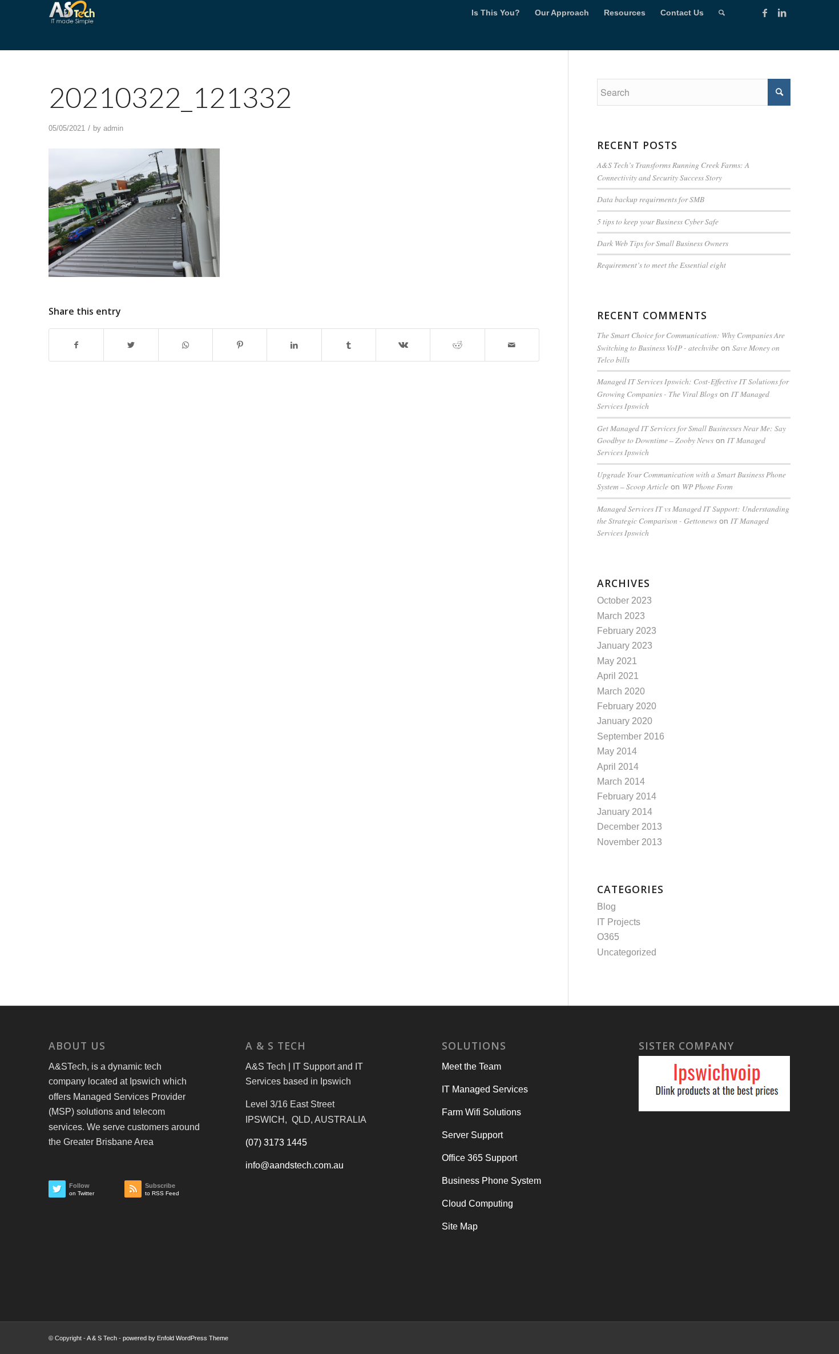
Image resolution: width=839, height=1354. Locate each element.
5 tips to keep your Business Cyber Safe (658, 221)
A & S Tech (102, 1338)
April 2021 (618, 676)
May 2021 (617, 661)
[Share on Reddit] (457, 345)
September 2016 (630, 736)
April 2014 (618, 767)
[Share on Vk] (403, 345)
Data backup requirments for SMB (650, 199)
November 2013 (629, 842)
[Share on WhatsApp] (185, 345)
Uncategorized (626, 952)
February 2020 (626, 706)
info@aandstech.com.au (294, 1165)
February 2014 (626, 796)
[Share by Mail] (512, 345)
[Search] (721, 13)
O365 (608, 937)
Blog (606, 906)
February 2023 (626, 631)
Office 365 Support (479, 1158)
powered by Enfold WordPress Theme (175, 1338)
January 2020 (624, 721)
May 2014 (617, 751)
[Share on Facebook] (76, 345)
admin (113, 128)
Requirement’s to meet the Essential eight (661, 264)
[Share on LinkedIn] (294, 345)
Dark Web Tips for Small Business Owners (662, 243)
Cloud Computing (477, 1203)
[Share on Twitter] (131, 345)
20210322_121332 (170, 97)
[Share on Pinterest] (240, 345)
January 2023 (624, 645)
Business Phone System (491, 1181)
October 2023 (624, 600)
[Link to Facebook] (764, 12)
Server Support (472, 1135)
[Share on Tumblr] (349, 345)
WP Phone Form (707, 486)
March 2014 (621, 781)
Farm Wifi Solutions (481, 1112)
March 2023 (621, 616)
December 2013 (629, 826)
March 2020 (621, 691)
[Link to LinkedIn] (781, 12)
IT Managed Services (485, 1089)
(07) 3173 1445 (276, 1142)
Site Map (460, 1226)
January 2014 (624, 812)
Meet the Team (471, 1066)
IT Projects (618, 922)
